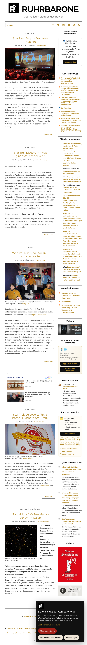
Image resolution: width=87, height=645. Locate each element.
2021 (67, 444)
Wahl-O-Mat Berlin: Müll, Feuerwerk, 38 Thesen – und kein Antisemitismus (71, 120)
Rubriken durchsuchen (68, 449)
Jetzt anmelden (70, 62)
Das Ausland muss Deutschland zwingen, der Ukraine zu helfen (71, 521)
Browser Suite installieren (70, 369)
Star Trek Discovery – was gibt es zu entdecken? (30, 154)
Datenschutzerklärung (27, 629)
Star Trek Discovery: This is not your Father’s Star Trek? (30, 416)
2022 (62, 444)
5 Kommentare (40, 260)
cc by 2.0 (25, 304)
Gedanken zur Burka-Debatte (70, 387)
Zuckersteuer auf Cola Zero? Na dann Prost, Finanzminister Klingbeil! (72, 179)
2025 (67, 439)
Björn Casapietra (39, 315)
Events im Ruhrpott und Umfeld (35, 617)
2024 (73, 439)
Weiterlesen (48, 134)
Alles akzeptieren (47, 631)
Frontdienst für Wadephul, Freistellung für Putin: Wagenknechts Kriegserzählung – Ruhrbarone (72, 148)
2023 (78, 439)
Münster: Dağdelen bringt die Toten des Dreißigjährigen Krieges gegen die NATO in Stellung (71, 128)
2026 (62, 439)
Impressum (11, 629)
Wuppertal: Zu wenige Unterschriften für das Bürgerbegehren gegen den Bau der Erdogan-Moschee (70, 497)
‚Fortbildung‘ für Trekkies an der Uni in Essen (30, 516)
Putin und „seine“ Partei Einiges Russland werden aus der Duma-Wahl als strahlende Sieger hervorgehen (70, 90)
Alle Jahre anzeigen (67, 454)
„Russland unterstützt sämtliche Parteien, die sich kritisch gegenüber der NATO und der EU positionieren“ (71, 101)
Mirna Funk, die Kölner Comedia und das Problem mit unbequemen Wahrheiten (71, 470)
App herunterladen (70, 363)
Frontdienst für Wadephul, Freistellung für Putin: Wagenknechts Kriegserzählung (70, 80)
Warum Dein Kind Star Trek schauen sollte (30, 254)
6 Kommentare (41, 46)
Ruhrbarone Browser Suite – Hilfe (19, 633)
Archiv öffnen (70, 434)
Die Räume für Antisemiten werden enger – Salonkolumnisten (72, 216)
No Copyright (27, 458)
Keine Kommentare (42, 160)
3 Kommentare (39, 422)
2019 (78, 444)
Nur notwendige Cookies (50, 637)
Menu (10, 25)
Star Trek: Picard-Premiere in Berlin (30, 40)
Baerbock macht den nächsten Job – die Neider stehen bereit (70, 113)
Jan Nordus (44, 486)
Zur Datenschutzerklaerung (49, 625)
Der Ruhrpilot (66, 108)
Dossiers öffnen (66, 451)
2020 (73, 444)
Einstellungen (71, 637)
